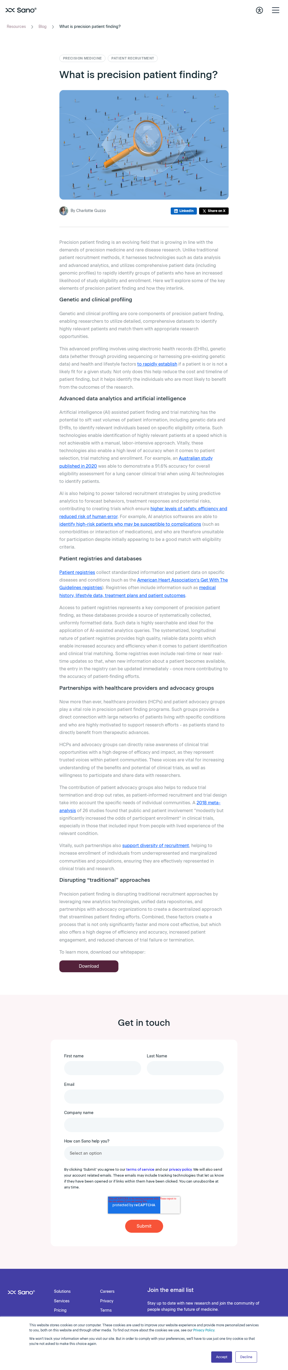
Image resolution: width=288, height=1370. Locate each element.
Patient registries (77, 572)
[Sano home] (21, 10)
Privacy (106, 1301)
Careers (107, 1291)
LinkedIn (186, 211)
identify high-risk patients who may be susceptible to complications (130, 524)
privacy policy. (180, 1169)
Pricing (60, 1310)
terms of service (140, 1169)
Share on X (216, 211)
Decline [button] (246, 1357)
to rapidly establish (157, 364)
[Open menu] (275, 10)
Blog (43, 26)
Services (61, 1301)
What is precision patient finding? (90, 26)
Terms (106, 1310)
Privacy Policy (203, 1330)
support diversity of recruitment (155, 845)
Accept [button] (221, 1357)
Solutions (62, 1291)
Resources (16, 26)
